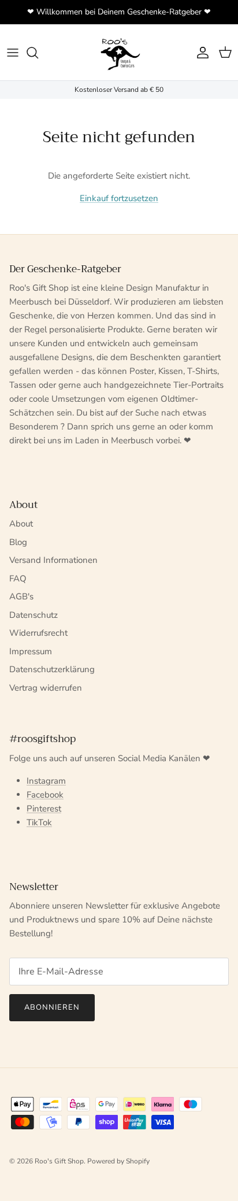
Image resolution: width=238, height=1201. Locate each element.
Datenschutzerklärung (52, 669)
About (21, 523)
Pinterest (44, 808)
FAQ (18, 578)
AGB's (21, 596)
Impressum (30, 651)
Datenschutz (33, 615)
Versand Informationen (53, 560)
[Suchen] (38, 52)
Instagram (46, 781)
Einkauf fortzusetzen (119, 198)
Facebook (45, 794)
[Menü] (12, 52)
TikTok (39, 822)
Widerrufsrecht (38, 633)
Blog (18, 542)
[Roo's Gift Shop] (119, 52)
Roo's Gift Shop (59, 1161)
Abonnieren (52, 1007)
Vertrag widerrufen (45, 688)
